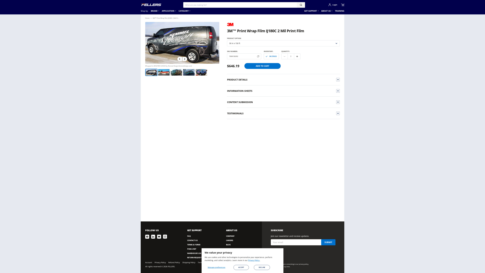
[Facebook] (147, 237)
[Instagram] (165, 237)
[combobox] (244, 5)
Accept (241, 267)
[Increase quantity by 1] (297, 56)
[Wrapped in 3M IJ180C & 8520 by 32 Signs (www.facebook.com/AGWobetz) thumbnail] (189, 72)
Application (168, 11)
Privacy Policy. (254, 260)
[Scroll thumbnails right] (184, 59)
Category (184, 11)
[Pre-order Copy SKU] (258, 56)
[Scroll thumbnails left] (179, 59)
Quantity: (285, 51)
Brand (154, 11)
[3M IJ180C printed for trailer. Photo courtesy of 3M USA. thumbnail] (164, 72)
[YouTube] (159, 237)
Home (147, 18)
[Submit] (301, 5)
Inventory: (268, 51)
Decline (262, 267)
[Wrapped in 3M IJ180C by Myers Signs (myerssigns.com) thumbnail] (201, 72)
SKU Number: (232, 51)
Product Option (234, 38)
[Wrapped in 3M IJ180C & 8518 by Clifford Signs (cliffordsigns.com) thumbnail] (176, 72)
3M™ (230, 24)
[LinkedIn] (153, 237)
